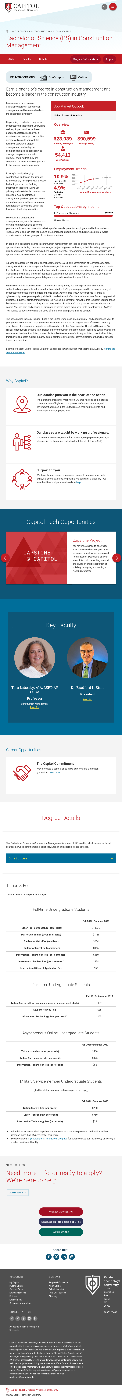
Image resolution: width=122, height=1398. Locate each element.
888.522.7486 (110, 1312)
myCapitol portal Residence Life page (47, 1138)
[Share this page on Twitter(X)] (56, 1257)
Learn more (54, 772)
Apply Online (61, 1231)
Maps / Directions (18, 1293)
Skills (11, 59)
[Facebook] (12, 1318)
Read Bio (34, 707)
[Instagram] (29, 1318)
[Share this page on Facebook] (49, 1257)
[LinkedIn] (35, 1318)
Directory (53, 1296)
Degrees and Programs (31, 31)
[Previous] (12, 628)
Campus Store (16, 1289)
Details (43, 59)
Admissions (16, 1192)
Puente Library (16, 1286)
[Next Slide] (116, 557)
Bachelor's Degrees (59, 31)
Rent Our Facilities (57, 1293)
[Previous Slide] (5, 557)
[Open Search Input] (104, 7)
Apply (109, 59)
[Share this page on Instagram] (72, 1257)
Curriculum (17, 858)
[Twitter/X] (17, 1318)
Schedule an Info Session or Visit (61, 1221)
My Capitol (14, 1282)
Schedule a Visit (56, 1289)
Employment (16, 1300)
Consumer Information (20, 1303)
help (78, 482)
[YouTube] (23, 1318)
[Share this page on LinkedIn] (64, 1257)
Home (13, 31)
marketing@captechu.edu (22, 1377)
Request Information (85, 59)
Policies (13, 1296)
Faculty (27, 59)
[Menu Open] (113, 6)
